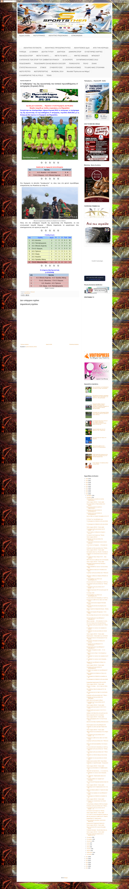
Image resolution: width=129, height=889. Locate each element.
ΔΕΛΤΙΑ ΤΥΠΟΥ (48, 52)
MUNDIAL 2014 (57, 71)
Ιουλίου (88, 843)
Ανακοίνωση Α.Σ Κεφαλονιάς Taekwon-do (95, 823)
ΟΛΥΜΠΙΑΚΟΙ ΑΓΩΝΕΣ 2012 (87, 60)
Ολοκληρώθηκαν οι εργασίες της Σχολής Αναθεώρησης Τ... (95, 499)
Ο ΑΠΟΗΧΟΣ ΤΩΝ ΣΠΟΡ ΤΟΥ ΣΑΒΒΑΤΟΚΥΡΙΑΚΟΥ (39, 60)
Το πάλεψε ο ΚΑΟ (90, 592)
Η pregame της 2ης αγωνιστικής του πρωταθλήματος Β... (94, 511)
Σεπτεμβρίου (89, 839)
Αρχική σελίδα (24, 35)
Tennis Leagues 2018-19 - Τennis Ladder (95, 502)
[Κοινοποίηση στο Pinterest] (28, 295)
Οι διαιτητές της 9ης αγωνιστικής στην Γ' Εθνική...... (97, 695)
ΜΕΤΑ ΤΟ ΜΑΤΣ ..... (43, 56)
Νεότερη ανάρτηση (25, 344)
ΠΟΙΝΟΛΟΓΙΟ (74, 63)
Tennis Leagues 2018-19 (92, 537)
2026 (87, 478)
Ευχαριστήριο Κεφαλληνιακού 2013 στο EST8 (96, 682)
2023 (87, 484)
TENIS (49, 75)
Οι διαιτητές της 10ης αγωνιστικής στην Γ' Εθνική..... (97, 548)
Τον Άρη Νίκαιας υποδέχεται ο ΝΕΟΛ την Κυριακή (97, 803)
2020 (87, 490)
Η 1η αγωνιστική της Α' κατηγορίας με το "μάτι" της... (97, 746)
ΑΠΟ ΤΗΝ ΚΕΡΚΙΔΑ (100, 48)
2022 (87, 486)
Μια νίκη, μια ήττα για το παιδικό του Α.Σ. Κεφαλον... (97, 816)
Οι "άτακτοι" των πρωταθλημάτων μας (95, 519)
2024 (87, 482)
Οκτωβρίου (89, 837)
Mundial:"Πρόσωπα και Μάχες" (78, 71)
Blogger (66, 877)
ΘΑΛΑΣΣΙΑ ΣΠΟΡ (26, 56)
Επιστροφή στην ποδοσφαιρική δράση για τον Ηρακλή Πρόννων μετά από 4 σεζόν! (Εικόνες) (101, 413)
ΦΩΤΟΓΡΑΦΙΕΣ (39, 35)
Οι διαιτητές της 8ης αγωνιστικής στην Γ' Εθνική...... (97, 805)
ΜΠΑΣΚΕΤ (96, 56)
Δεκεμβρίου (89, 495)
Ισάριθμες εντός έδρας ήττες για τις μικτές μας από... (97, 713)
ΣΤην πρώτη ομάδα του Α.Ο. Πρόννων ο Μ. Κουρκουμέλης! (99, 446)
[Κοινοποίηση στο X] (25, 295)
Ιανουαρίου (89, 854)
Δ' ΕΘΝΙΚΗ (34, 52)
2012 (87, 866)
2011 (87, 868)
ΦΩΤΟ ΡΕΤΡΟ (24, 71)
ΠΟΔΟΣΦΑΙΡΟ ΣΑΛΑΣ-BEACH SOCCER (50, 63)
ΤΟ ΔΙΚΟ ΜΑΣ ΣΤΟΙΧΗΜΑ (94, 67)
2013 (87, 864)
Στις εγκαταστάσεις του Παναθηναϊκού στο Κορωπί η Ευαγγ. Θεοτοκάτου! (100, 388)
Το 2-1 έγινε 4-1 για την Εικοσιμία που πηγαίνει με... (98, 814)
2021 (87, 488)
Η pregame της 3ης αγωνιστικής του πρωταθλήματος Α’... (94, 514)
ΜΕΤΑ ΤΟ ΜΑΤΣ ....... (63, 56)
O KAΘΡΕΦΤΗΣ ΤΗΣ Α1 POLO (31, 75)
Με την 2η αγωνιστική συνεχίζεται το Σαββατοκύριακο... (94, 507)
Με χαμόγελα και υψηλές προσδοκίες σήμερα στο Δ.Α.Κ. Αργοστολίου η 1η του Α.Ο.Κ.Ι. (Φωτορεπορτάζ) (100, 396)
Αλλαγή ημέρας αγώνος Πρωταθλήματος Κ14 (96, 724)
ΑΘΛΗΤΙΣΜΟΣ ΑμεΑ (82, 48)
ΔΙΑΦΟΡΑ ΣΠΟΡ (75, 52)
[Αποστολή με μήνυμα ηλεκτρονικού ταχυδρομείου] (22, 295)
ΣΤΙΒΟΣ (43, 67)
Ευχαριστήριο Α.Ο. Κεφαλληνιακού (94, 818)
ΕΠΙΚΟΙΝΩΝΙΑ (76, 35)
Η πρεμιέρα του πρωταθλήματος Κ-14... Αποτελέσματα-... (95, 644)
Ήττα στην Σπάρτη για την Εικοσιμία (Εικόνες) (96, 623)
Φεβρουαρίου (90, 852)
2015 (87, 860)
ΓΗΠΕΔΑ (22, 52)
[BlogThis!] (23, 295)
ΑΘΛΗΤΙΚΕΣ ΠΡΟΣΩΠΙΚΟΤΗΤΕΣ (58, 48)
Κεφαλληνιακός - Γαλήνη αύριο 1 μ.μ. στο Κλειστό (97, 635)
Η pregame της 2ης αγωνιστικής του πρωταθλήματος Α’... (94, 668)
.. (19, 48)
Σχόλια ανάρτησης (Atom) (31, 346)
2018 (87, 493)
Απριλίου (89, 848)
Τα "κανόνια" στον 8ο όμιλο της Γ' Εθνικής (95, 535)
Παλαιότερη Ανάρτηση (74, 344)
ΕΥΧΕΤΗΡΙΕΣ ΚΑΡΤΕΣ (93, 52)
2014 (87, 862)
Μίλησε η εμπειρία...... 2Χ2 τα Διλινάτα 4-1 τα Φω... (97, 621)
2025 (87, 480)
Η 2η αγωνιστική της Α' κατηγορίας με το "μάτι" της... (97, 581)
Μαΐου (88, 846)
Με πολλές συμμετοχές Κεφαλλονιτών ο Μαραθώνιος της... (95, 834)
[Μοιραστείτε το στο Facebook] (27, 295)
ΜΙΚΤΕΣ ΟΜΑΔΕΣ (81, 56)
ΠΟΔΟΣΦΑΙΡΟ (25, 63)
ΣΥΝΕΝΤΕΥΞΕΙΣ (56, 67)
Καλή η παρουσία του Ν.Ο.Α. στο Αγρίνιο (95, 714)
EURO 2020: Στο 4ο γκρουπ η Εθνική (95, 700)
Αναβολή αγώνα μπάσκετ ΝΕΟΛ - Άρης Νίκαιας (97, 761)
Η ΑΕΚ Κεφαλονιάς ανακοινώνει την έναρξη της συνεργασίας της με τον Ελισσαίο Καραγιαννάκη (100, 455)
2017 (87, 856)
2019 (87, 491)
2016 (87, 858)
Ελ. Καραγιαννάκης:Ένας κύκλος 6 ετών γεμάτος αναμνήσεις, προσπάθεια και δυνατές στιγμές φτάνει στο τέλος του (100, 422)
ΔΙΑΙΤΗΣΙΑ (61, 52)
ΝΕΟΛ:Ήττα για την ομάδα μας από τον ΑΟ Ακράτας (97, 559)
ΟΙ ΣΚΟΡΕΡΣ (68, 60)
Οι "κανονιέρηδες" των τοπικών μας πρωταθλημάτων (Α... (94, 579)
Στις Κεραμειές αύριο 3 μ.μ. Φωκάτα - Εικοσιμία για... (97, 551)
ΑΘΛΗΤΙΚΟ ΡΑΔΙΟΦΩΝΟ (58, 35)
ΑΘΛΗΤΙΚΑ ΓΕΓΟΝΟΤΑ (32, 48)
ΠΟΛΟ (85, 63)
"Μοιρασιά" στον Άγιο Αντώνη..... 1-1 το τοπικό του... (98, 770)
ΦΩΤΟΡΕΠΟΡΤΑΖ (41, 71)
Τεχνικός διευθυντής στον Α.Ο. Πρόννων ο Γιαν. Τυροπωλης (99, 430)
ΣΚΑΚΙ (94, 63)
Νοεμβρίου (89, 497)
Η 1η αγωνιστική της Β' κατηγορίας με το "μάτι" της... (97, 597)
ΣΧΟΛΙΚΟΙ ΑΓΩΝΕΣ (73, 67)
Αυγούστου (89, 841)
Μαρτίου (89, 850)
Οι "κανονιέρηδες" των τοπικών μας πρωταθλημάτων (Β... (94, 595)
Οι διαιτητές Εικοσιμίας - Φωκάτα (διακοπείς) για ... (97, 830)
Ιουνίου (88, 844)
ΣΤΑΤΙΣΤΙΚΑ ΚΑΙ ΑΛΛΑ (28, 67)
